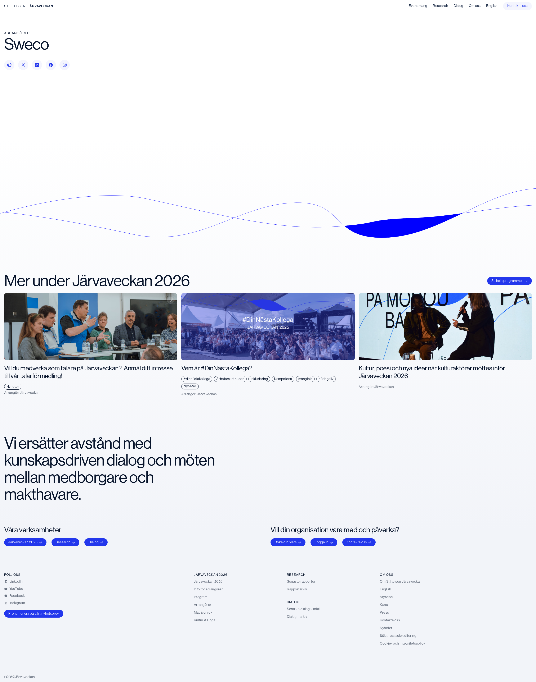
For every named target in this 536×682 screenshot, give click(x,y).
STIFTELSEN (15, 6)
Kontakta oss (357, 542)
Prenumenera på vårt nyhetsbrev (33, 613)
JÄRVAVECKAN (40, 6)
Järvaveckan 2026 (23, 542)
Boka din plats (286, 542)
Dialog (94, 542)
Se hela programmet (507, 281)
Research (63, 542)
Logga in (321, 542)
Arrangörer (17, 33)
